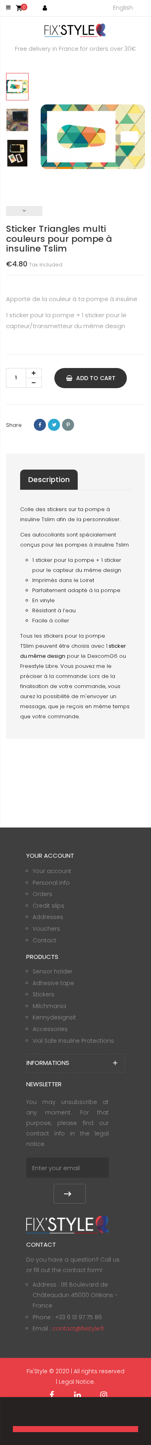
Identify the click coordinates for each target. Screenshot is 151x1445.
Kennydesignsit (54, 1017)
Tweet (54, 425)
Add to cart (95, 378)
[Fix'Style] (75, 30)
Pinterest (68, 425)
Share (40, 425)
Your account (52, 871)
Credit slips (48, 906)
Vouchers (46, 929)
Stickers (43, 994)
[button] (14, 1415)
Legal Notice (76, 1382)
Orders (42, 894)
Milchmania (49, 1006)
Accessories (50, 1029)
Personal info (51, 883)
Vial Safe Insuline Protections (73, 1041)
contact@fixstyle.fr (78, 1328)
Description (49, 479)
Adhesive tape (53, 983)
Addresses (48, 917)
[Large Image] (67, 1224)
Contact (44, 940)
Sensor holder (52, 971)
